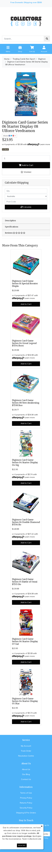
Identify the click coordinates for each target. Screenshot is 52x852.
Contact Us (26, 779)
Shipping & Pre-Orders (26, 812)
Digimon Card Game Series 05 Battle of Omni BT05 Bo (24, 582)
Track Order (26, 751)
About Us (26, 769)
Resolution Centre (26, 756)
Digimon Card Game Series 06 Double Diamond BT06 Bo (26, 522)
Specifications (11, 227)
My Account (26, 746)
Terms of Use (26, 793)
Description (10, 220)
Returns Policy (26, 803)
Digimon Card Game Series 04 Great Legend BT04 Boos (24, 343)
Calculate (27, 207)
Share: (6, 136)
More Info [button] (21, 845)
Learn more (45, 144)
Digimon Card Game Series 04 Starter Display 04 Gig (25, 462)
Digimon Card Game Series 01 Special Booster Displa (25, 283)
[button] (26, 172)
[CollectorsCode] (26, 21)
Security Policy (26, 808)
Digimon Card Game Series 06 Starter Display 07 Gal (25, 641)
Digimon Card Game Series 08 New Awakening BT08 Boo (25, 403)
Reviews (9, 233)
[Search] (47, 39)
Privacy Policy (26, 798)
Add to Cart (27, 165)
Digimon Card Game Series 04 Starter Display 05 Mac (25, 701)
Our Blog (26, 774)
